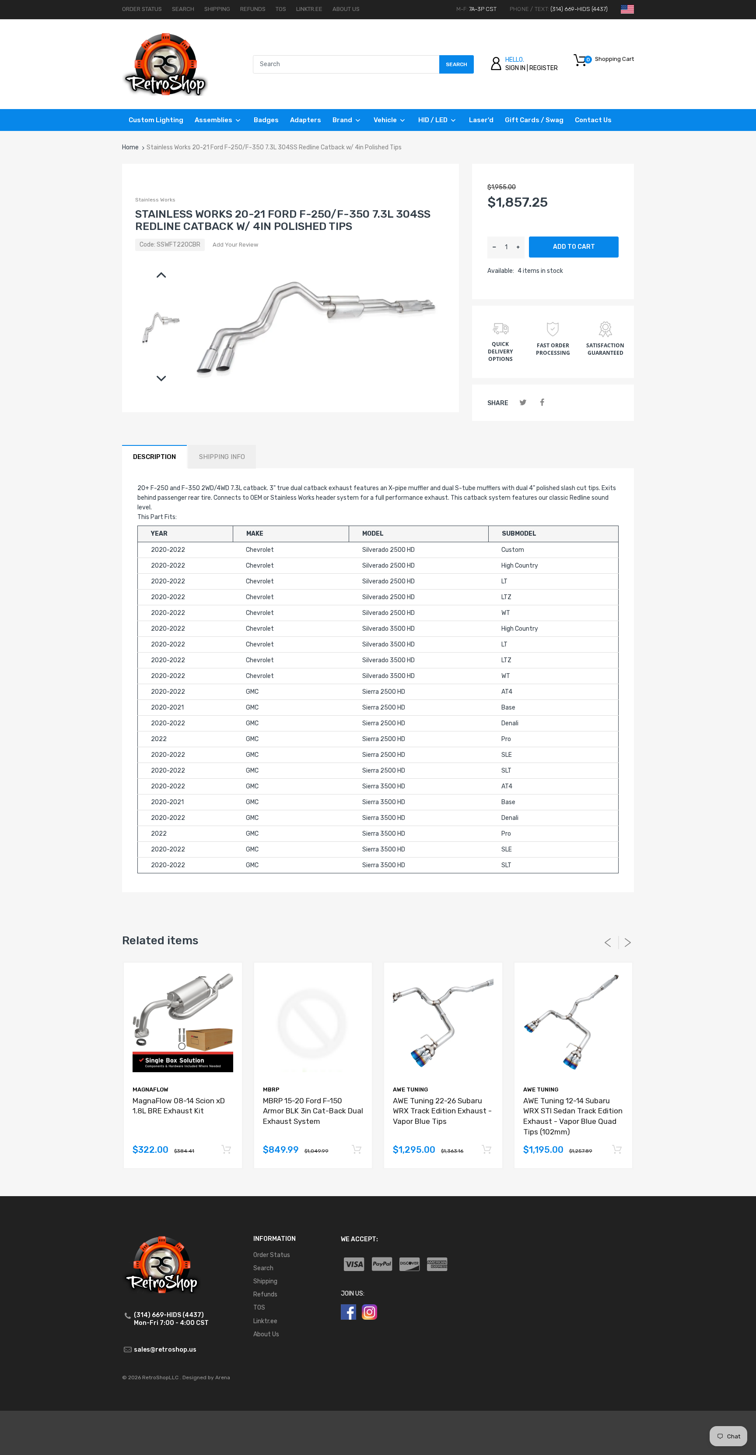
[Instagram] (369, 1312)
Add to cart (574, 247)
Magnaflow (150, 1089)
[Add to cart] (226, 1150)
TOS (281, 9)
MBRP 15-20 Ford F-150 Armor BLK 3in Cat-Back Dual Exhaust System (313, 1111)
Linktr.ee (309, 9)
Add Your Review (235, 244)
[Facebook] (541, 403)
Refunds (253, 9)
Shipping (217, 9)
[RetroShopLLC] (165, 63)
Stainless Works (155, 200)
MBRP (271, 1089)
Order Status (142, 9)
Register (543, 68)
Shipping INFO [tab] (222, 457)
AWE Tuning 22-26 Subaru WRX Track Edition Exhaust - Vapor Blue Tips (442, 1111)
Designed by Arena (206, 1377)
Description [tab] (154, 457)
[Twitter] (523, 403)
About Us (346, 9)
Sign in (515, 68)
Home (130, 147)
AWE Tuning (410, 1089)
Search (183, 9)
